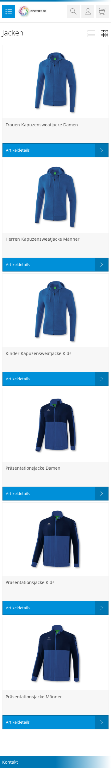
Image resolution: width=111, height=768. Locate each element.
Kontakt (10, 762)
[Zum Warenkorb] (102, 13)
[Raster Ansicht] (104, 34)
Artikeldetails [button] (18, 150)
